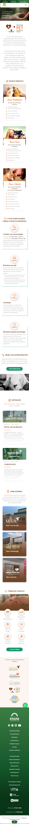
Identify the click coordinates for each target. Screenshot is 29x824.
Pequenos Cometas (14, 769)
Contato (14, 747)
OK (14, 821)
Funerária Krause (14, 756)
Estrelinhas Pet (14, 772)
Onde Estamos (14, 740)
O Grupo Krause (14, 734)
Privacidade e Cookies (14, 782)
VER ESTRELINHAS (15, 369)
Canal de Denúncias (14, 785)
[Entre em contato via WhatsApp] (25, 705)
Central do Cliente (14, 731)
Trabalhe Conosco (14, 744)
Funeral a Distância (14, 750)
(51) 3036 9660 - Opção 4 (16, 236)
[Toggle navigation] (25, 5)
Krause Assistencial (14, 759)
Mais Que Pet (14, 766)
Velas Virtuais (14, 776)
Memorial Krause (14, 763)
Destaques (14, 737)
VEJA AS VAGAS (14, 649)
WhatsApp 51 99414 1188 (18, 238)
